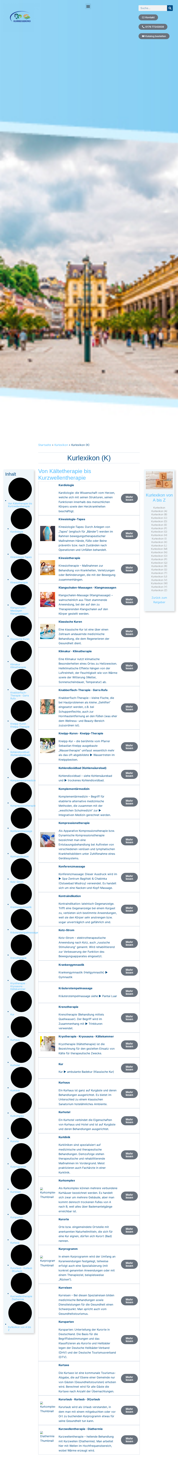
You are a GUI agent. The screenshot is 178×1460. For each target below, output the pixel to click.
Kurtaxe (14, 1242)
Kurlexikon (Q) (159, 562)
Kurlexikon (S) (159, 569)
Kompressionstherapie (22, 805)
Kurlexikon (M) (159, 548)
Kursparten (16, 1217)
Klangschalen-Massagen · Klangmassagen (19, 610)
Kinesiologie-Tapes (21, 557)
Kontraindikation (19, 856)
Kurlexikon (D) (159, 521)
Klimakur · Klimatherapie (18, 666)
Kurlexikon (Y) (159, 586)
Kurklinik (15, 1090)
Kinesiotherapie (19, 582)
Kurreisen (15, 1191)
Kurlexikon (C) (159, 517)
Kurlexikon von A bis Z (19, 1328)
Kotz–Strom (16, 881)
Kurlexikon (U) (159, 576)
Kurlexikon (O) (159, 555)
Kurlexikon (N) (159, 552)
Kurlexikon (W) (159, 583)
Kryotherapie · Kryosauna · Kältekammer (18, 986)
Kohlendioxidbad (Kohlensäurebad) (20, 753)
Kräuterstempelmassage (24, 932)
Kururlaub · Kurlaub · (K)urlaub (21, 1269)
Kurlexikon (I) (159, 538)
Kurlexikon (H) (159, 535)
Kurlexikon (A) (159, 511)
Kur (12, 1014)
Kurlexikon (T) (159, 573)
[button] (88, 6)
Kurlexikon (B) (159, 514)
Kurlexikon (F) (159, 528)
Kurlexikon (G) (159, 531)
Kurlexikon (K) (159, 542)
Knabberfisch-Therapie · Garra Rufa (19, 695)
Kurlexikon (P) (159, 559)
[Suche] (170, 8)
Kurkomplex (17, 1115)
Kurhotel (15, 1065)
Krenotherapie (18, 957)
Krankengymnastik (21, 907)
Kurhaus (15, 1039)
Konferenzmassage (21, 831)
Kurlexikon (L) (159, 545)
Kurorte (14, 1141)
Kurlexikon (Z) (159, 590)
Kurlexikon (61, 445)
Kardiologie (16, 531)
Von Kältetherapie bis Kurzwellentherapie (20, 505)
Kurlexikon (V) (159, 579)
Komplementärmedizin (23, 780)
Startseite (44, 445)
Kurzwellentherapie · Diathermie (21, 1298)
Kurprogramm (18, 1166)
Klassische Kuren (20, 638)
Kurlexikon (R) (159, 566)
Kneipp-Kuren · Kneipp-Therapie (19, 725)
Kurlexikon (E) (159, 524)
